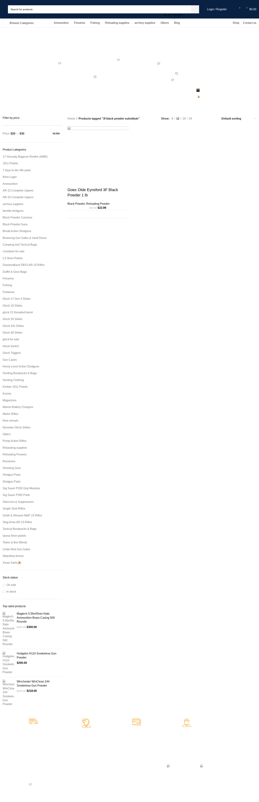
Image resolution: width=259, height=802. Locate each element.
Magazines (9, 400)
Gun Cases (10, 359)
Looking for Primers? (87, 761)
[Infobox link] (54, 731)
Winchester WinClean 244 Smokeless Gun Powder (33, 683)
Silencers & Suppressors (18, 501)
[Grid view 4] (214, 118)
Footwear (8, 292)
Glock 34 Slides (12, 319)
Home (71, 118)
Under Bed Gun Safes (16, 549)
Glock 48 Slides (12, 332)
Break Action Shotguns (17, 231)
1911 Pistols (10, 163)
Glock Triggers (12, 352)
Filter (56, 133)
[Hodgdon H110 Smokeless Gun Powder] (8, 663)
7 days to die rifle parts (17, 170)
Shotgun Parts (11, 474)
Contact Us (140, 783)
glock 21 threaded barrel (18, 312)
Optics (7, 434)
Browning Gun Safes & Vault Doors (25, 237)
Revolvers (9, 461)
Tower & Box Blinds (15, 542)
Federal (83, 780)
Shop (137, 771)
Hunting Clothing (13, 380)
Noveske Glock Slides (16, 427)
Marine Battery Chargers (18, 406)
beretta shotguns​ (13, 210)
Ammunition (10, 183)
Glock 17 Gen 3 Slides (17, 298)
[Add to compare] (123, 214)
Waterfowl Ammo (13, 555)
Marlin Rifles (10, 413)
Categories (129, 55)
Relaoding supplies (15, 447)
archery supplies (13, 204)
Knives (7, 393)
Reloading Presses (15, 454)
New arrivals (10, 420)
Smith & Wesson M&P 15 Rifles (22, 515)
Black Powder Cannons (17, 217)
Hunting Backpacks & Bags (20, 373)
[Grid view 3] (207, 118)
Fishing (7, 285)
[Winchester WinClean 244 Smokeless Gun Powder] (8, 693)
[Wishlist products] (232, 9)
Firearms (8, 278)
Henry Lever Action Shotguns (21, 366)
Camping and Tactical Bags (20, 244)
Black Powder (76, 203)
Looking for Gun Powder (115, 761)
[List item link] (54, 784)
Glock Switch (11, 346)
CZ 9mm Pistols (13, 258)
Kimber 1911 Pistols (15, 386)
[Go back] (55, 45)
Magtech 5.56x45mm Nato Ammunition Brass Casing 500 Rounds (36, 617)
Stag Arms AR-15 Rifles (17, 522)
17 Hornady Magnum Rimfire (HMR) (25, 156)
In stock (11, 591)
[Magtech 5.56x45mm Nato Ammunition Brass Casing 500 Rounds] (8, 629)
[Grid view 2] (201, 118)
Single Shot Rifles (14, 508)
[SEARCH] (195, 9)
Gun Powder (113, 780)
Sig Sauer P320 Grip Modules (21, 488)
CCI (81, 774)
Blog (136, 777)
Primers (83, 768)
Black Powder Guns (15, 224)
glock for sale (11, 339)
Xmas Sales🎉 (12, 562)
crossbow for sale (13, 251)
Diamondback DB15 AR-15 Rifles (24, 264)
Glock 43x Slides (13, 325)
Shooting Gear (12, 467)
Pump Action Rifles (14, 440)
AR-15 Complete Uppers (18, 190)
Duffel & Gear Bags (15, 271)
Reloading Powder (98, 203)
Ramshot (111, 774)
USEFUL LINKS (143, 759)
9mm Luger (10, 176)
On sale (11, 584)
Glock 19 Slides (12, 305)
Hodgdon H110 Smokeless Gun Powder (36, 655)
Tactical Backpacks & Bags (19, 528)
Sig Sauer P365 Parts (16, 494)
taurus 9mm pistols (14, 535)
